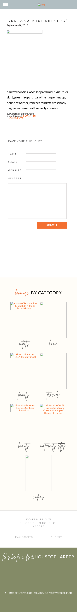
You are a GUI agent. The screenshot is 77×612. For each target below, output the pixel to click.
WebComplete (64, 593)
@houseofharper (52, 556)
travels (53, 394)
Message (15, 178)
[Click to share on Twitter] (26, 116)
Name (12, 154)
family (23, 394)
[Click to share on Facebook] (23, 116)
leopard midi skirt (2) (38, 20)
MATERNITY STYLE (53, 445)
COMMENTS (16, 118)
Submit (56, 537)
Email (13, 162)
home (53, 343)
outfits (24, 343)
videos (38, 496)
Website (15, 170)
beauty (23, 445)
